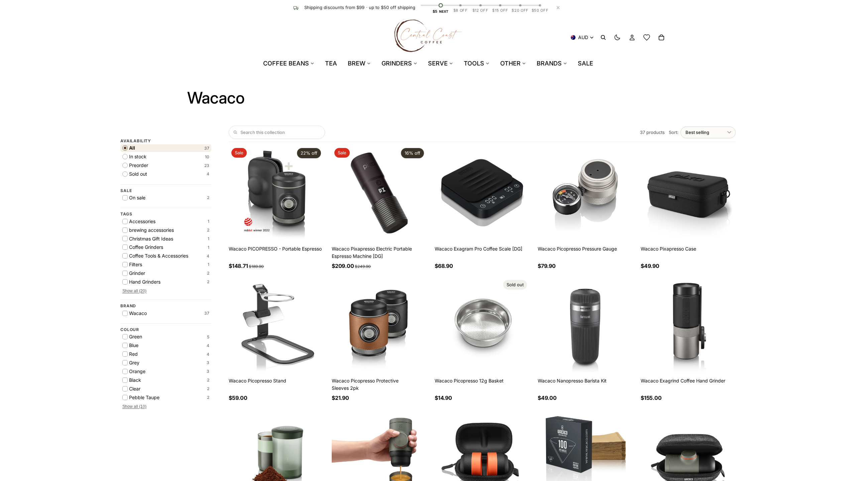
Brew (356, 63)
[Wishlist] (646, 37)
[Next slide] (314, 192)
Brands (549, 63)
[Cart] (661, 37)
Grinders (397, 63)
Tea (331, 63)
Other (510, 63)
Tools (474, 63)
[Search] (603, 37)
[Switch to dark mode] (617, 37)
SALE (585, 63)
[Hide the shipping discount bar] (558, 8)
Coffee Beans (286, 63)
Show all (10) (134, 406)
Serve (438, 63)
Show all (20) (134, 291)
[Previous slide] (239, 192)
